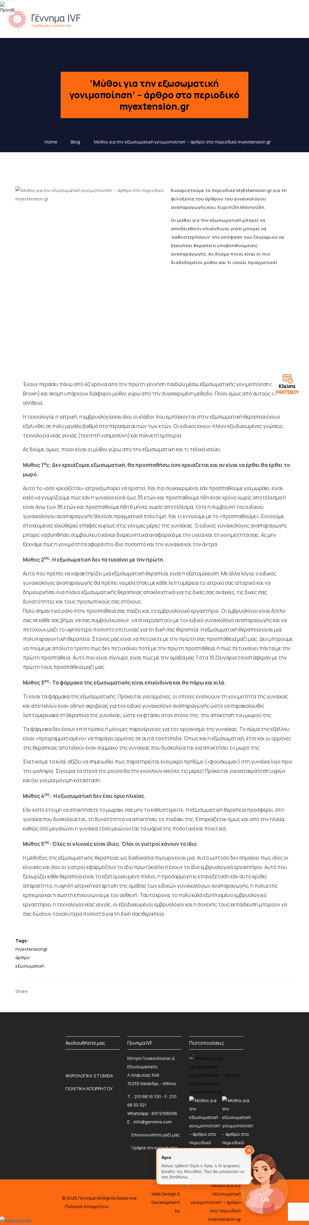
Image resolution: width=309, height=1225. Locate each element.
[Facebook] (35, 991)
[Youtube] (117, 1058)
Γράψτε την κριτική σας (154, 1148)
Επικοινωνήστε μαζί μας (156, 1135)
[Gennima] (45, 19)
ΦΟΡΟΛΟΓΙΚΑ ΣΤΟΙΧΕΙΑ (89, 1075)
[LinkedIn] (54, 991)
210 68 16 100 (147, 1096)
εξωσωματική (29, 966)
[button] (249, 1150)
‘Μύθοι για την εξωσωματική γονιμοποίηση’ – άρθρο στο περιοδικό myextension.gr (182, 142)
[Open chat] (264, 1183)
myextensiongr (31, 949)
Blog (75, 142)
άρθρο (22, 957)
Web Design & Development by (165, 1202)
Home (51, 142)
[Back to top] (17, 1200)
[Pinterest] (63, 991)
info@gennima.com (153, 1122)
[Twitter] (44, 991)
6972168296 (164, 1113)
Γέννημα (87, 1198)
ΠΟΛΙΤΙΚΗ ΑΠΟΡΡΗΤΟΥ (89, 1088)
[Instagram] (77, 1058)
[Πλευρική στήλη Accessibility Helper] (7, 7)
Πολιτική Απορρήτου (87, 1206)
